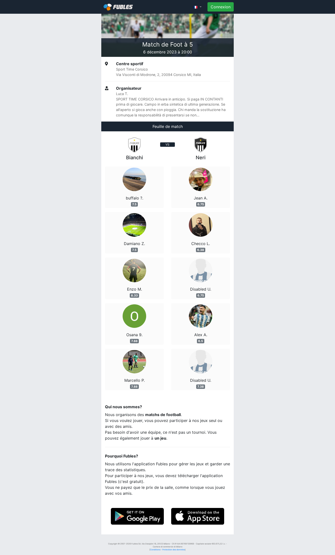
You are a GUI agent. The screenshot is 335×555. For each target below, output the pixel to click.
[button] (198, 7)
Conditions (155, 549)
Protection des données (173, 549)
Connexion (221, 6)
